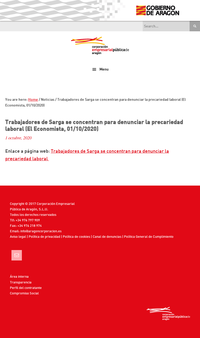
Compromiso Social (24, 293)
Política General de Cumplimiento (148, 237)
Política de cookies (76, 237)
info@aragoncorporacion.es (40, 231)
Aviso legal (18, 237)
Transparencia (21, 282)
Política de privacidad (44, 237)
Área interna (19, 276)
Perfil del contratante (26, 288)
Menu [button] (104, 69)
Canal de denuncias (107, 237)
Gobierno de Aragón (157, 10)
